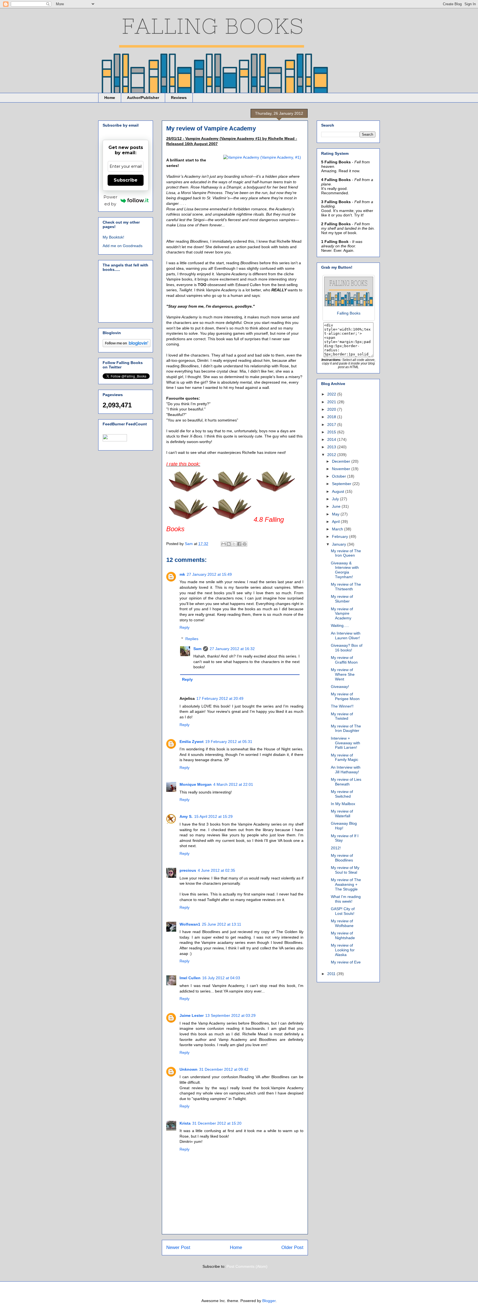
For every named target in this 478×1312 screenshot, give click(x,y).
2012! (336, 848)
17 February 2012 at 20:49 (219, 698)
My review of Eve (346, 962)
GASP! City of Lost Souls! (343, 911)
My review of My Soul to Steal (345, 869)
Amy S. (186, 816)
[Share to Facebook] (239, 544)
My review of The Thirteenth (346, 586)
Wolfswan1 (190, 924)
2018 (332, 417)
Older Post (292, 1247)
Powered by (110, 200)
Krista (185, 1123)
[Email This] (223, 544)
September (342, 483)
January (339, 544)
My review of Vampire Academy (342, 613)
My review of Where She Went (343, 674)
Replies (191, 639)
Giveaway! (340, 686)
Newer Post (178, 1247)
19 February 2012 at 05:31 (228, 741)
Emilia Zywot (192, 741)
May (336, 514)
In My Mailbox (343, 804)
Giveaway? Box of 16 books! (346, 647)
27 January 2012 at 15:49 (209, 574)
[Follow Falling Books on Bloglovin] (126, 346)
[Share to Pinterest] (244, 544)
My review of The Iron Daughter (346, 728)
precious (188, 870)
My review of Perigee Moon (345, 696)
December (341, 461)
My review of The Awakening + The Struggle (346, 884)
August (338, 491)
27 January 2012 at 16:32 (232, 648)
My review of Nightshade (343, 935)
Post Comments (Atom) (247, 1266)
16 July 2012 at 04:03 (221, 978)
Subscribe (125, 180)
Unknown (189, 1069)
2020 (332, 409)
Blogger (269, 1300)
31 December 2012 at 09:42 (223, 1069)
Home (109, 97)
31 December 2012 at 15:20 (216, 1123)
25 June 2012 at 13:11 (221, 924)
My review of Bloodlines (342, 857)
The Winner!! (342, 706)
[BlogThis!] (229, 544)
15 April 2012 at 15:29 (213, 816)
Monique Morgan (196, 784)
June (337, 506)
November (341, 469)
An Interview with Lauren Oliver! (345, 635)
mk (182, 574)
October (339, 476)
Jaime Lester (192, 1015)
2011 (332, 973)
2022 (332, 394)
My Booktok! (113, 237)
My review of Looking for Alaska (343, 950)
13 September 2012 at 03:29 (230, 1015)
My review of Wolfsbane (342, 923)
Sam (197, 648)
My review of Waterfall (342, 813)
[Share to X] (234, 544)
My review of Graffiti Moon (344, 659)
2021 (332, 402)
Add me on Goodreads (122, 245)
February (340, 536)
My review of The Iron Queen (346, 553)
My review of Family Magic (344, 757)
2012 (332, 454)
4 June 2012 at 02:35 (216, 870)
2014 (332, 439)
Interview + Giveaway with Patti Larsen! (345, 743)
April (336, 521)
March (338, 529)
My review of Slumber (342, 598)
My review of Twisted (342, 716)
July (336, 499)
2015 (332, 432)
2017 (332, 424)
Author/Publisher (143, 97)
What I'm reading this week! (346, 899)
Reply (184, 627)
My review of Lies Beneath (346, 781)
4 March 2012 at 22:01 (233, 784)
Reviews (179, 97)
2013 (332, 447)
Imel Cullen (190, 978)
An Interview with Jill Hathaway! (345, 769)
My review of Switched (342, 793)
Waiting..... (340, 625)
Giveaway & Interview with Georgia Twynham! (345, 570)
